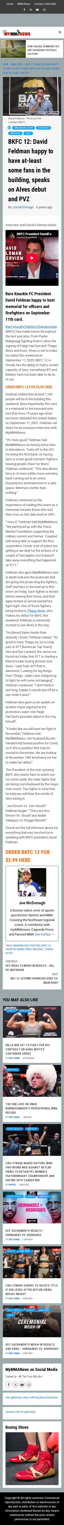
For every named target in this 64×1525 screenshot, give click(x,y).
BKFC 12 (46, 945)
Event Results (15, 1129)
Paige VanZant (34, 949)
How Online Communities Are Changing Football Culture (43, 50)
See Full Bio (43, 934)
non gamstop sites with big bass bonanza (31, 1397)
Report (13, 1185)
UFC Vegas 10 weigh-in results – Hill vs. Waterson (30, 966)
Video (28, 133)
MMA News (23, 3)
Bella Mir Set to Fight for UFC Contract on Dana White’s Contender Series (28, 1049)
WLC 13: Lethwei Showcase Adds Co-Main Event (34, 978)
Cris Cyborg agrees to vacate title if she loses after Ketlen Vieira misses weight (32, 1290)
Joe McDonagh (23, 207)
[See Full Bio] (53, 934)
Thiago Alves (36, 611)
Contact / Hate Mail (45, 3)
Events (11, 1011)
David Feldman (15, 949)
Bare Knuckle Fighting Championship (31, 327)
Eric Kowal (15, 1058)
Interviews (43, 128)
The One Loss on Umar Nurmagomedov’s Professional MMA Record (32, 1108)
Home (10, 3)
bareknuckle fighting (27, 945)
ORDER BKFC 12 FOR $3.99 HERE (29, 387)
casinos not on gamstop (20, 1411)
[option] (32, 49)
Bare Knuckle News (23, 128)
